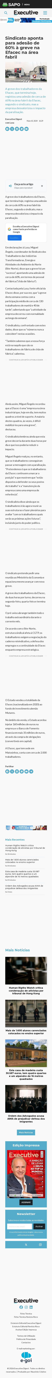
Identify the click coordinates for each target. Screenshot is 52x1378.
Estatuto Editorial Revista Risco (26, 1326)
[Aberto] (45, 13)
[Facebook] (7, 129)
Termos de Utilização (26, 1336)
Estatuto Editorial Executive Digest (26, 1323)
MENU (27, 4)
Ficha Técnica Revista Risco (26, 1317)
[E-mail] (26, 129)
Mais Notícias (26, 1132)
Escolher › (14, 237)
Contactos (26, 1342)
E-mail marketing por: (26, 1348)
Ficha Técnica (26, 1313)
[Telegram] (31, 771)
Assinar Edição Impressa (26, 1329)
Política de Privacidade (26, 1339)
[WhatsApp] (22, 129)
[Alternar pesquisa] (5, 12)
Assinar (26, 1202)
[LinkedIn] (17, 129)
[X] (12, 129)
